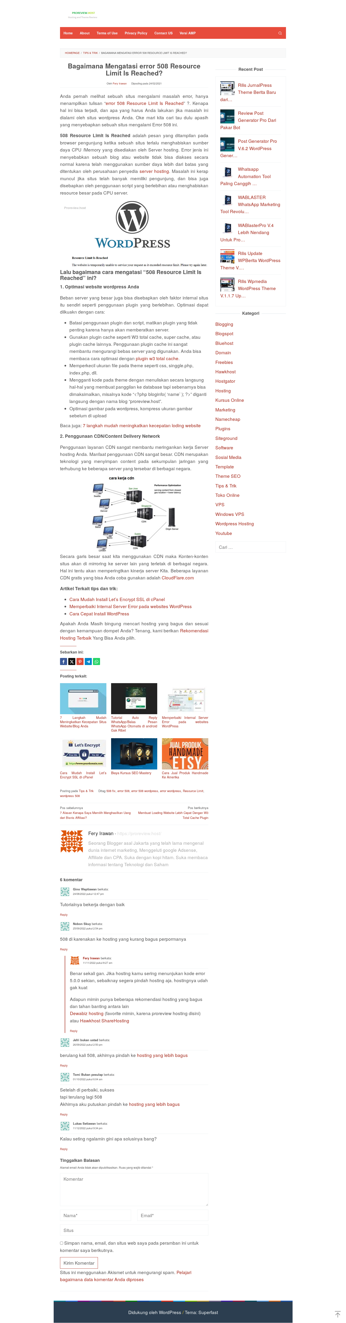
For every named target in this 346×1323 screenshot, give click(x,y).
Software (224, 447)
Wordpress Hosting (234, 523)
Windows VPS (229, 513)
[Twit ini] (71, 661)
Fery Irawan (100, 833)
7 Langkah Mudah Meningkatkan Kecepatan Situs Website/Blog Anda (83, 721)
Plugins (222, 428)
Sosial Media (228, 457)
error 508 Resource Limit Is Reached (145, 103)
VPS (220, 504)
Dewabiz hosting (87, 1013)
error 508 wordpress (144, 791)
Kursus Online (229, 400)
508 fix (111, 791)
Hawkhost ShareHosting (104, 1020)
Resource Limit (193, 791)
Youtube (223, 533)
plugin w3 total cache (157, 358)
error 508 (123, 791)
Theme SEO (228, 476)
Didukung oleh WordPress (154, 1312)
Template (224, 466)
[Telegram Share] (88, 661)
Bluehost (224, 342)
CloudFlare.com (178, 577)
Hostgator (225, 381)
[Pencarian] (280, 33)
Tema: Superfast (201, 1312)
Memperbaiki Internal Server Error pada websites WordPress (130, 606)
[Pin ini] (80, 661)
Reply (64, 915)
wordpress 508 (70, 795)
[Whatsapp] (96, 661)
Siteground (226, 437)
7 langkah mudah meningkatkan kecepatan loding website (142, 425)
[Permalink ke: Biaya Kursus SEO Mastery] (134, 753)
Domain (223, 352)
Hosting (223, 390)
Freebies (224, 362)
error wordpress (170, 791)
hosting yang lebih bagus (162, 1055)
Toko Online (227, 495)
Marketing (225, 409)
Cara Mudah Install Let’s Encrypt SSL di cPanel (117, 599)
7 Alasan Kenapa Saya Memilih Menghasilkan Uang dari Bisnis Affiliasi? (95, 812)
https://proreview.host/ (139, 833)
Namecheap (227, 418)
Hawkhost (225, 371)
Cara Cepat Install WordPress (99, 613)
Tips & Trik (86, 791)
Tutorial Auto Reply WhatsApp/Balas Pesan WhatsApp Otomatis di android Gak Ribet (134, 724)
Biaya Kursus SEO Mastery (131, 772)
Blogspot (224, 333)
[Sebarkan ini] (63, 661)
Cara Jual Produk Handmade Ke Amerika (185, 774)
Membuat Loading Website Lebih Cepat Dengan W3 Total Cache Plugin (173, 812)
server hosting (154, 171)
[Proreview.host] (83, 14)
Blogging (224, 324)
